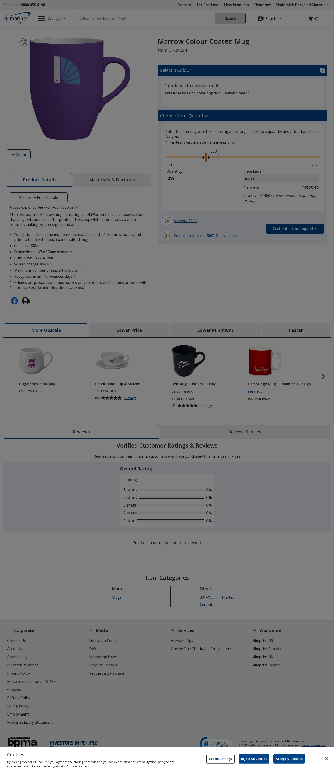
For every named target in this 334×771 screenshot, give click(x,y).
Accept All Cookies (289, 759)
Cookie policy (77, 766)
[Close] (327, 759)
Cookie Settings (220, 759)
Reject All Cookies (254, 759)
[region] (167, 759)
